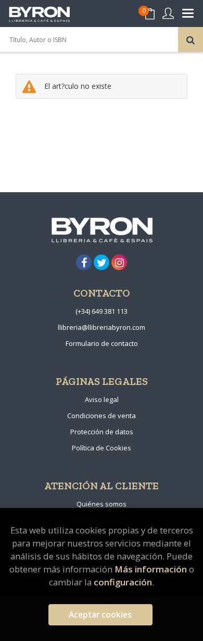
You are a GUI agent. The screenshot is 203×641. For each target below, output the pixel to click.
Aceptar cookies (100, 614)
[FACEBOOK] (84, 262)
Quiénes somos (101, 504)
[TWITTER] (101, 262)
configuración (123, 582)
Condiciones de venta (101, 415)
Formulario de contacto (102, 343)
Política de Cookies (101, 447)
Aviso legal (102, 399)
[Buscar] (190, 39)
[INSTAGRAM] (119, 262)
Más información (151, 569)
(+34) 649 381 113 (101, 311)
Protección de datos (101, 431)
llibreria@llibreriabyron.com (101, 327)
